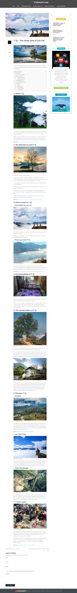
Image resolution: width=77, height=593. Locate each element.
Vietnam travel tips (37, 6)
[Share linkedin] (9, 56)
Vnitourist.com (41, 2)
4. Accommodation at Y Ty (19, 80)
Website (7, 566)
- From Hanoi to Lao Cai (21, 77)
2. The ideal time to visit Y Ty (20, 74)
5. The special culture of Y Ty (20, 82)
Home (13, 6)
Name (7, 557)
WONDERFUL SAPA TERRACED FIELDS (25, 431)
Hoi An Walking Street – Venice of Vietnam (13, 548)
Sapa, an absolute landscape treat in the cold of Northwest (28, 141)
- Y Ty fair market (20, 89)
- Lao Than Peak (19, 86)
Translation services (49, 6)
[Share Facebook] (9, 45)
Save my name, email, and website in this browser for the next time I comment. (20, 571)
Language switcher (60, 6)
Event (18, 6)
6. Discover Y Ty (18, 83)
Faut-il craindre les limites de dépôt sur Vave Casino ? (58, 31)
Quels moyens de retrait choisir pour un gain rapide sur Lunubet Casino (59, 39)
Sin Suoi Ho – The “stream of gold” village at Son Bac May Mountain (30, 199)
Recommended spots (26, 6)
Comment (8, 573)
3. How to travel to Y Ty (19, 76)
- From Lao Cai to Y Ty (21, 79)
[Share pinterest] (9, 52)
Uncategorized (55, 29)
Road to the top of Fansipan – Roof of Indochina (26, 545)
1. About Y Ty (17, 73)
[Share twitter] (9, 49)
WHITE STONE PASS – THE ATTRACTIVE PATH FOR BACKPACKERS (31, 271)
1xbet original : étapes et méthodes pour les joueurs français (59, 24)
